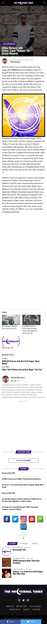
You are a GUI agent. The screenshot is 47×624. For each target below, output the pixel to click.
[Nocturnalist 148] (11, 341)
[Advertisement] (23, 426)
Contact (26, 609)
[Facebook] (6, 519)
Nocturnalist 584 (8, 473)
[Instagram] (23, 519)
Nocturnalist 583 (8, 493)
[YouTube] (31, 519)
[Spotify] (40, 519)
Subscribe (36, 609)
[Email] (23, 526)
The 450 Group (35, 606)
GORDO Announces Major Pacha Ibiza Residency (21, 479)
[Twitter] (15, 519)
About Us (9, 606)
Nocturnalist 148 (7, 348)
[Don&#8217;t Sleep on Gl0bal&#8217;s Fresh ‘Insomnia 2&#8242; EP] (11, 320)
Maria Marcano (15, 62)
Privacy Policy (14, 609)
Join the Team (21, 606)
